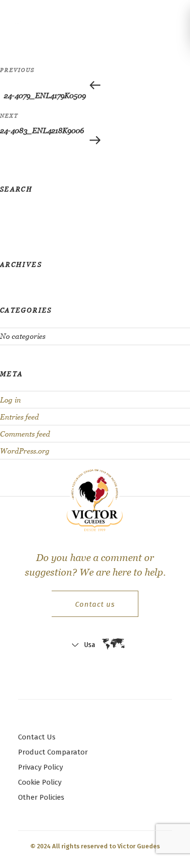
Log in (10, 400)
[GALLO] (18, 16)
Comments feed (25, 434)
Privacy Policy (40, 767)
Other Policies (41, 797)
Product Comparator (53, 752)
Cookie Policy (39, 782)
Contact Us (37, 737)
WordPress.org (25, 451)
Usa (89, 645)
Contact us (95, 604)
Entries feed (19, 417)
